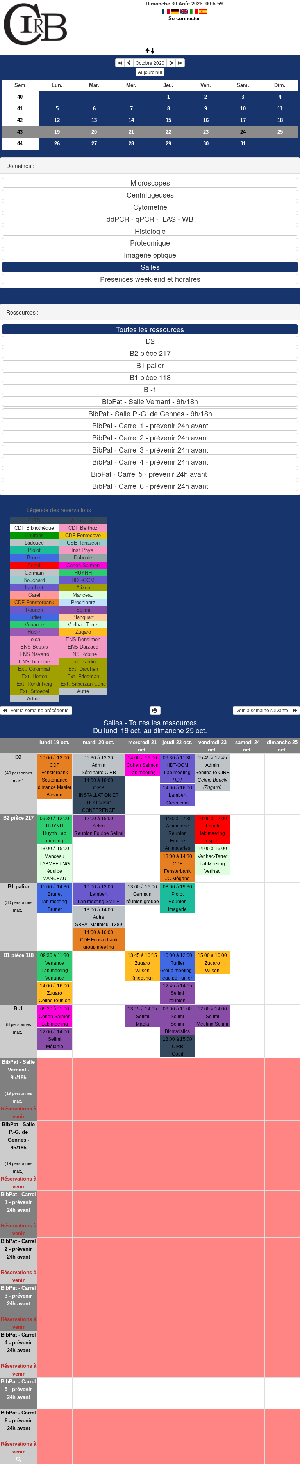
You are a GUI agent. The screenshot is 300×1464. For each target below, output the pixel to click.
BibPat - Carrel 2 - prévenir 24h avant (18, 1249)
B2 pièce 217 (18, 818)
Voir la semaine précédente (38, 710)
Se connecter (184, 18)
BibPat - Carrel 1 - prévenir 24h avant (18, 1202)
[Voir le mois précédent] (129, 62)
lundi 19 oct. (54, 742)
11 (279, 108)
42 (20, 120)
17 (243, 120)
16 (206, 120)
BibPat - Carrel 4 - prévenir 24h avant (18, 1342)
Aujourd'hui (150, 72)
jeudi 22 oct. (177, 742)
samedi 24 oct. (247, 746)
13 (94, 120)
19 (57, 132)
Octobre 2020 (150, 62)
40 (20, 97)
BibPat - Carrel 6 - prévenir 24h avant (18, 1420)
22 (168, 132)
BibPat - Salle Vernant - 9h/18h (18, 1069)
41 (20, 108)
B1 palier (18, 886)
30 (206, 144)
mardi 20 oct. (98, 742)
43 (20, 132)
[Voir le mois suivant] (171, 62)
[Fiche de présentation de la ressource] (18, 1460)
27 (94, 144)
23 (206, 132)
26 (57, 144)
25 (280, 132)
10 (243, 108)
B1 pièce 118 (19, 955)
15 (168, 120)
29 (168, 144)
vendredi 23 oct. (212, 746)
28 (131, 144)
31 (243, 144)
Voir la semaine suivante (264, 710)
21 (131, 132)
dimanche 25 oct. (282, 746)
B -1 (18, 1008)
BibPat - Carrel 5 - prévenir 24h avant (18, 1389)
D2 (18, 757)
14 (131, 120)
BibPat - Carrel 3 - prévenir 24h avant (18, 1296)
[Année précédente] (120, 62)
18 (280, 120)
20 (94, 132)
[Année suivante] (180, 62)
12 (57, 120)
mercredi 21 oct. (142, 746)
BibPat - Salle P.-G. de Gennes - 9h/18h (18, 1136)
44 (20, 144)
